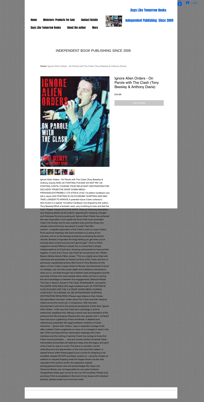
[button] (179, 3)
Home (43, 66)
